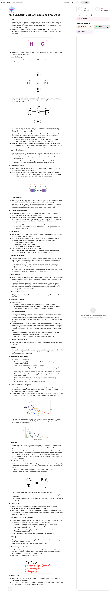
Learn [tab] (80, 2)
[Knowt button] (72, 2)
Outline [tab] (87, 2)
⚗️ (12, 9)
